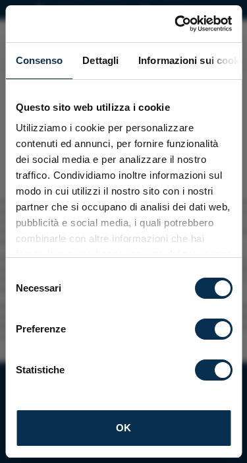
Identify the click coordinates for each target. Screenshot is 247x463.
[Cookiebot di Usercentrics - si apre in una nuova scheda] (176, 23)
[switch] (213, 329)
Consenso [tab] (39, 60)
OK (123, 427)
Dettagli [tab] (100, 60)
